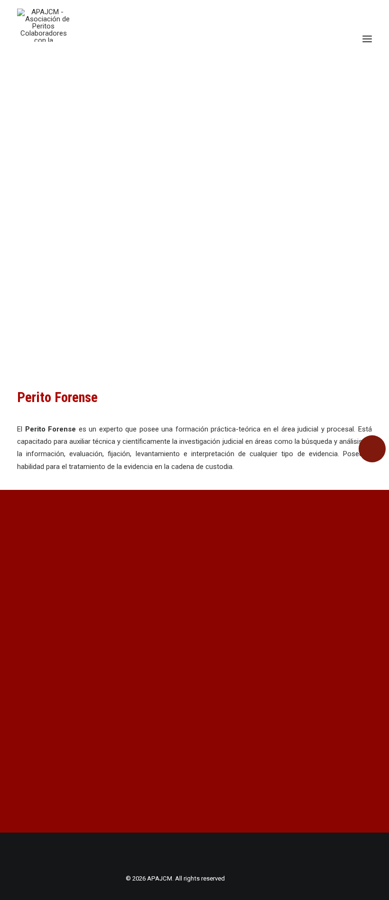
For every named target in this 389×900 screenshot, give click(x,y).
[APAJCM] (43, 25)
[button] (367, 39)
